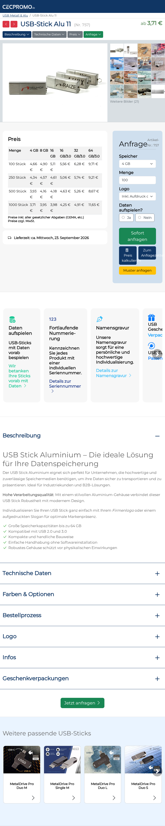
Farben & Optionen (28, 594)
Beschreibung (15, 34)
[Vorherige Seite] (6, 24)
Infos (9, 657)
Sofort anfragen (137, 236)
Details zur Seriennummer (65, 384)
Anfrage (92, 34)
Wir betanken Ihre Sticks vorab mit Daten (19, 375)
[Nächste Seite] (14, 24)
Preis (73, 34)
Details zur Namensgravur (111, 373)
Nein (147, 218)
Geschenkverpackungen (36, 678)
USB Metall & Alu (15, 15)
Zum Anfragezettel (148, 252)
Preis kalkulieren (129, 258)
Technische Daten (48, 34)
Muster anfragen (137, 270)
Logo (10, 636)
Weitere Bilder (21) (124, 101)
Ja (128, 218)
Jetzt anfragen (80, 703)
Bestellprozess (22, 615)
